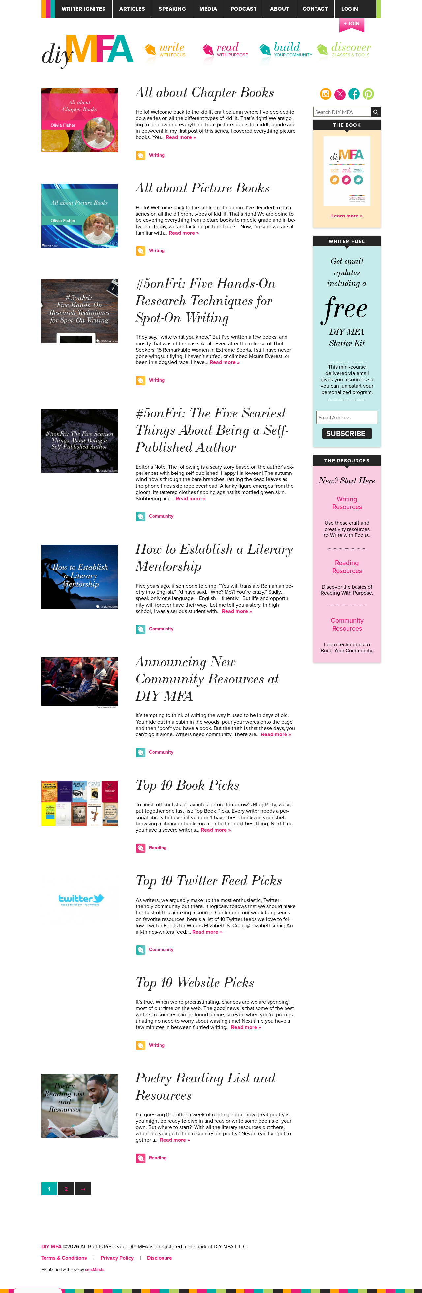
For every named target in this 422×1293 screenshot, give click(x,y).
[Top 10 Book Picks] (79, 824)
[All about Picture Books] (79, 246)
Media (208, 9)
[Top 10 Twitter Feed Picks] (79, 924)
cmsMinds (94, 1269)
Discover (351, 47)
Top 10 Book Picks (188, 785)
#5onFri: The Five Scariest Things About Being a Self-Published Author (212, 430)
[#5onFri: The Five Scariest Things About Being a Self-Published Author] (79, 471)
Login (349, 9)
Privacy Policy (117, 1258)
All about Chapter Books (205, 92)
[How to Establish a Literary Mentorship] (79, 607)
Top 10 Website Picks (195, 982)
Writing (157, 155)
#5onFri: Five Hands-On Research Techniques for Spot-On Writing (206, 300)
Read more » (181, 137)
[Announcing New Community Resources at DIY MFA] (79, 707)
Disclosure (159, 1258)
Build (287, 47)
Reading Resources (347, 567)
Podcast (244, 9)
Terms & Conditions (64, 1258)
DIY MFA (51, 1246)
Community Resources (347, 625)
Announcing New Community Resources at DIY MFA (207, 678)
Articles (132, 9)
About (279, 9)
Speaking (172, 9)
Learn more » (347, 216)
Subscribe (345, 433)
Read (228, 47)
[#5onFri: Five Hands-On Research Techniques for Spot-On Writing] (79, 341)
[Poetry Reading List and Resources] (79, 1136)
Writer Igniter (84, 9)
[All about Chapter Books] (79, 150)
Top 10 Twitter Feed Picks (209, 880)
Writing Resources (347, 503)
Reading (157, 847)
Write (172, 47)
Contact (315, 9)
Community (161, 516)
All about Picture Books (203, 188)
